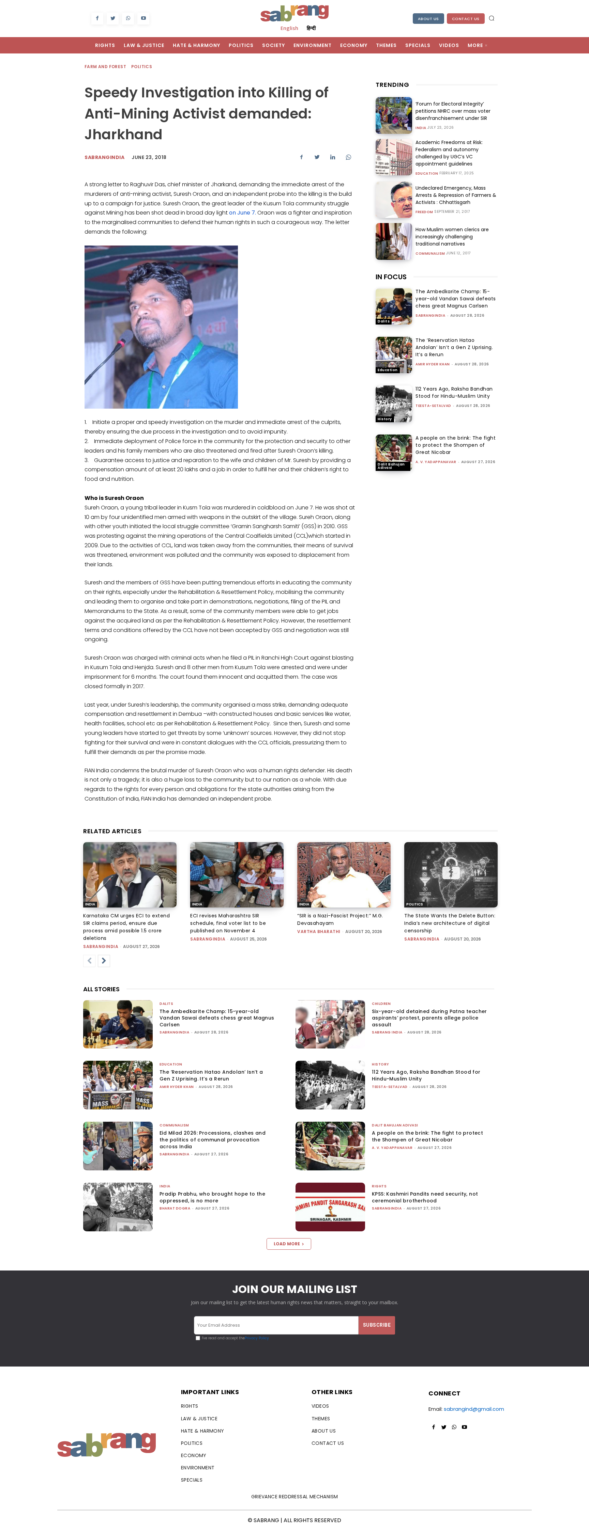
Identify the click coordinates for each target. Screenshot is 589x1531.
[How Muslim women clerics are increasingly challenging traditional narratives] (394, 241)
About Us (428, 18)
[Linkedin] (332, 157)
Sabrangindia (104, 157)
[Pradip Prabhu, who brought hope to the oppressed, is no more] (118, 1207)
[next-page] (104, 961)
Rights (379, 1186)
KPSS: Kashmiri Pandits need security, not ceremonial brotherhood (425, 1197)
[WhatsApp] (128, 19)
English (289, 28)
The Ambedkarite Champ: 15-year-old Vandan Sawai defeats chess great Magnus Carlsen (456, 298)
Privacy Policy (257, 1338)
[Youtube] (143, 19)
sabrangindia (430, 315)
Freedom (424, 212)
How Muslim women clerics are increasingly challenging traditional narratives (452, 236)
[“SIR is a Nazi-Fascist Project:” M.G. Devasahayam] (344, 874)
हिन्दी (311, 28)
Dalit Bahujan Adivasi (391, 466)
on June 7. (242, 213)
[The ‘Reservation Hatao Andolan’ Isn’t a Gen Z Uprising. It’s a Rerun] (394, 355)
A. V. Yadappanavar (436, 461)
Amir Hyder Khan (433, 364)
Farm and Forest (105, 66)
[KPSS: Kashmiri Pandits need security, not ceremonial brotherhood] (330, 1207)
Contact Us (466, 18)
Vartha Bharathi (319, 931)
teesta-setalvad (433, 405)
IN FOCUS (391, 277)
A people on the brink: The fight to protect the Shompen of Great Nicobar (456, 445)
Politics (141, 66)
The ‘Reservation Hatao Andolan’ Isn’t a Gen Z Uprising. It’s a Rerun (454, 347)
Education (427, 173)
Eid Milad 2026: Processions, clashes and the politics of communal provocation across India (213, 1140)
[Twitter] (113, 19)
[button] (491, 18)
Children (381, 1003)
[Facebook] (97, 19)
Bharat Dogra (175, 1208)
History (385, 419)
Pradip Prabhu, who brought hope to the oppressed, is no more (212, 1197)
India (421, 128)
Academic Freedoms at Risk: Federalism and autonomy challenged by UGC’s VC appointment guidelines (449, 153)
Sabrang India (387, 1032)
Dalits (384, 321)
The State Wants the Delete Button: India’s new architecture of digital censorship (449, 923)
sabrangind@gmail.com (474, 1408)
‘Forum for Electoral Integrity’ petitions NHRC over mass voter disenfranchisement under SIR (453, 111)
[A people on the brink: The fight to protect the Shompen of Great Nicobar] (394, 453)
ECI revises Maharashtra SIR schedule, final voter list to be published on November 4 (228, 923)
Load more (287, 1244)
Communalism (430, 253)
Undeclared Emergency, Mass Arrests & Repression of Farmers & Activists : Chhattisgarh (456, 195)
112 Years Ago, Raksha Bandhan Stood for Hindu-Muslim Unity (454, 392)
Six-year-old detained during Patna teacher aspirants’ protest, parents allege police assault (429, 1018)
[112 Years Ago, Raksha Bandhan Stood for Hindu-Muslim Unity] (394, 403)
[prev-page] (89, 961)
